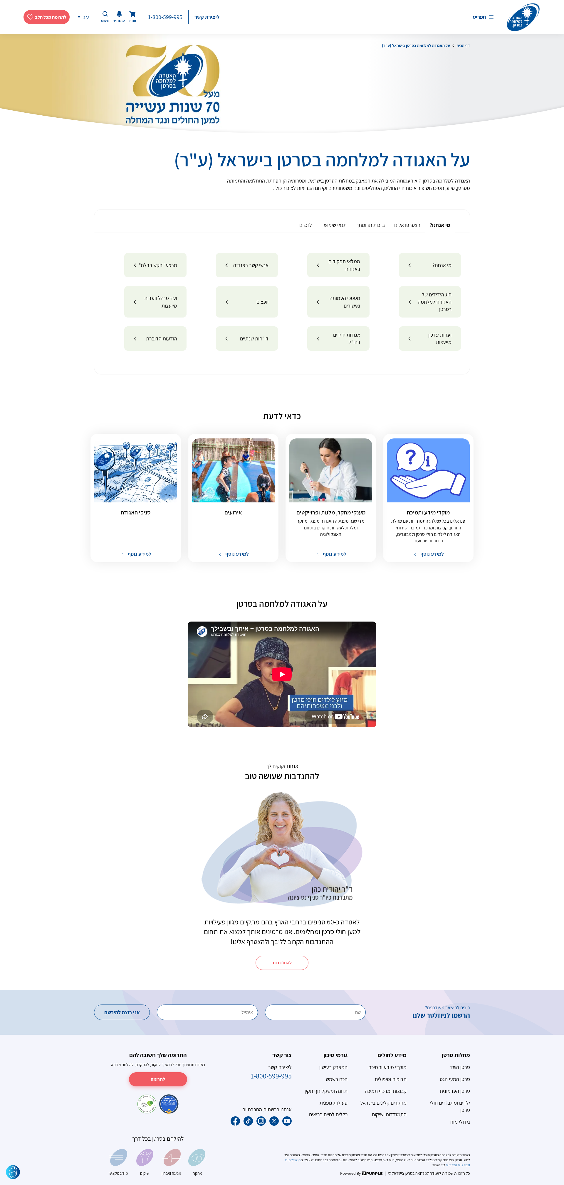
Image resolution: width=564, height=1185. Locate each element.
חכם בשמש (337, 1079)
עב (86, 17)
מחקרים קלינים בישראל (383, 1102)
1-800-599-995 (165, 17)
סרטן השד (460, 1067)
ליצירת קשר (206, 16)
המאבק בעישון (333, 1067)
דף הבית (463, 45)
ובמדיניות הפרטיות (457, 1165)
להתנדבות (282, 963)
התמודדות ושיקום (389, 1114)
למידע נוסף (431, 554)
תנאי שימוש (293, 1160)
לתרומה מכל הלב (50, 17)
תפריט (479, 16)
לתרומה (158, 1079)
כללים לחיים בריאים (328, 1114)
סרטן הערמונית (455, 1091)
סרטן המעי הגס (455, 1079)
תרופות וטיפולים (391, 1079)
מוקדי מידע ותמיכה (387, 1067)
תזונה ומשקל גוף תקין (326, 1091)
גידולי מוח (460, 1121)
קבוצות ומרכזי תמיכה (386, 1091)
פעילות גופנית (334, 1102)
